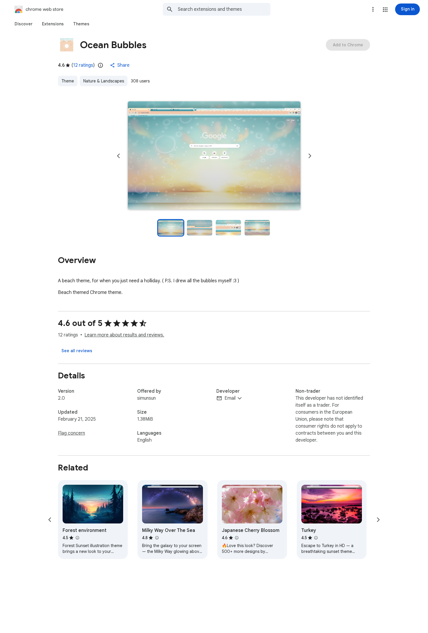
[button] (385, 9)
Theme (67, 81)
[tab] (23, 24)
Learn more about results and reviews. (124, 335)
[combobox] (224, 9)
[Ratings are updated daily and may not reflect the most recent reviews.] (100, 65)
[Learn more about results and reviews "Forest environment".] (77, 538)
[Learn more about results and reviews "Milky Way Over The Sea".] (157, 538)
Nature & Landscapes (103, 81)
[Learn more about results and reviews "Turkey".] (316, 538)
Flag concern (71, 433)
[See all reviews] (77, 351)
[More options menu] (373, 9)
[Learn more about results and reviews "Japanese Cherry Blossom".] (237, 538)
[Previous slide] (118, 156)
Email (230, 398)
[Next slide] (310, 156)
